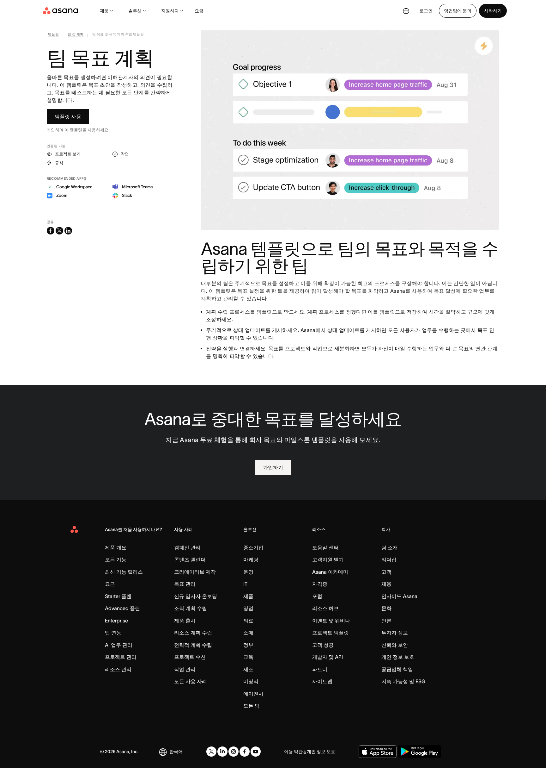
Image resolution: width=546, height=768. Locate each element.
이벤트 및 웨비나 (331, 620)
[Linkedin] (222, 751)
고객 (386, 572)
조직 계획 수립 (190, 608)
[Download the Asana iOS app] (378, 751)
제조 (248, 669)
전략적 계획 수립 (193, 645)
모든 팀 (251, 706)
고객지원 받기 (328, 559)
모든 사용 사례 (190, 681)
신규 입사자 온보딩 (195, 596)
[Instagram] (233, 751)
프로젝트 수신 (190, 657)
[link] (53, 35)
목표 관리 (185, 584)
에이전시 (253, 693)
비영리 (250, 681)
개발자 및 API (327, 657)
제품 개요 (115, 547)
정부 (248, 645)
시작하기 (493, 10)
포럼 (317, 596)
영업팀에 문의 (457, 10)
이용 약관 (293, 751)
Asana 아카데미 (330, 572)
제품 (104, 10)
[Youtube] (256, 751)
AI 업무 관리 (118, 645)
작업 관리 (185, 669)
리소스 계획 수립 (193, 632)
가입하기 (273, 467)
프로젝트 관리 (120, 657)
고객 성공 (323, 645)
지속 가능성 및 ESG (403, 681)
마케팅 (250, 559)
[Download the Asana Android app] (419, 751)
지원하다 (170, 10)
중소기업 (253, 547)
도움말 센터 (325, 547)
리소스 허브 (325, 608)
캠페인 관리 (187, 547)
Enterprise (116, 620)
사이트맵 (322, 681)
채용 (386, 584)
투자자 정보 (394, 632)
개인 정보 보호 (397, 657)
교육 (248, 657)
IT (245, 584)
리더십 (389, 559)
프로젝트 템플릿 (330, 632)
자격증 (319, 584)
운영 (248, 572)
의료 (248, 620)
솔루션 (135, 10)
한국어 (176, 751)
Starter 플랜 (118, 596)
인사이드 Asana (399, 596)
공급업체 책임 (397, 669)
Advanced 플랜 (122, 608)
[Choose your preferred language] (406, 11)
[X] (211, 751)
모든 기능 (115, 559)
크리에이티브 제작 (195, 572)
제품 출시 (185, 620)
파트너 (319, 669)
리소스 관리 (118, 669)
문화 (386, 608)
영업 (248, 608)
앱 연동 (113, 632)
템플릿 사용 (68, 116)
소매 (248, 632)
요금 (199, 10)
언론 (386, 620)
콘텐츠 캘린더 (190, 559)
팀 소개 (389, 547)
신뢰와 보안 (394, 645)
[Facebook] (245, 751)
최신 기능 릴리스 (124, 572)
